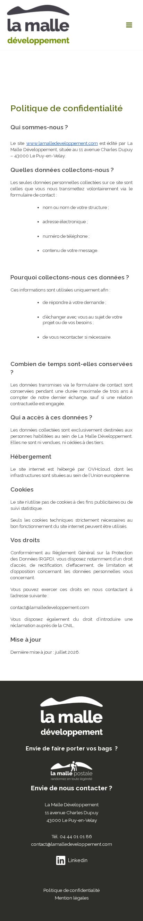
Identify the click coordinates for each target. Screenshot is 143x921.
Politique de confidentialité (71, 890)
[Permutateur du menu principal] (129, 25)
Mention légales (72, 898)
